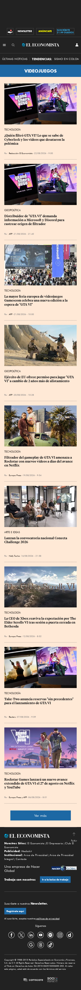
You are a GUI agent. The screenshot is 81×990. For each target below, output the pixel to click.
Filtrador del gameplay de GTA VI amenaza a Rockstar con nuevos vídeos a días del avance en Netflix (38, 461)
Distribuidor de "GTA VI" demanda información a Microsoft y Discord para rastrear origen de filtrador (34, 220)
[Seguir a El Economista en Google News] (31, 944)
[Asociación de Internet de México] (52, 980)
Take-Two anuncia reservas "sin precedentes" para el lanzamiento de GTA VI (39, 701)
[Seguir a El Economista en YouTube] (40, 935)
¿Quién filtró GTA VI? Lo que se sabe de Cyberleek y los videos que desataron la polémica (34, 139)
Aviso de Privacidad (36, 855)
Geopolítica (12, 210)
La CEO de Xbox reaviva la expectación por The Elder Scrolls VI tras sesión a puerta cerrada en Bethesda (40, 622)
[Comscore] (33, 980)
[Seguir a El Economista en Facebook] (11, 935)
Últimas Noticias (14, 59)
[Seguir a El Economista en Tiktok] (50, 944)
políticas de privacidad (47, 918)
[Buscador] (13, 45)
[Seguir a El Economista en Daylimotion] (69, 935)
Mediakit (26, 851)
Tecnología (12, 129)
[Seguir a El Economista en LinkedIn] (31, 935)
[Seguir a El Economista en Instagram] (60, 935)
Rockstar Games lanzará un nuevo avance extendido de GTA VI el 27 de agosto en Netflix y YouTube (39, 783)
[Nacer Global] (64, 868)
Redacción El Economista (21, 153)
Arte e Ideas (12, 532)
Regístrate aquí (15, 911)
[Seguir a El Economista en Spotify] (50, 935)
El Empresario (54, 843)
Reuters (12, 716)
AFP (10, 233)
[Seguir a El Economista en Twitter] (21, 935)
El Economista (35, 843)
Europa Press (15, 475)
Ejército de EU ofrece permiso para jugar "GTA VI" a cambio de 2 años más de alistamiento (39, 379)
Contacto (21, 859)
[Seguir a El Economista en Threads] (40, 944)
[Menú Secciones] (4, 45)
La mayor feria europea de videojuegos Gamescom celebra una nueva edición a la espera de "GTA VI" (36, 300)
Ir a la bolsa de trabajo (55, 879)
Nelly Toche (14, 555)
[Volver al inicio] (40, 836)
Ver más (40, 816)
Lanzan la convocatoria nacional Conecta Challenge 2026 (36, 540)
